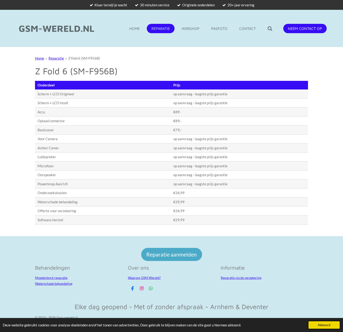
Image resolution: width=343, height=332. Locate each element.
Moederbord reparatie (51, 278)
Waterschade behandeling (53, 284)
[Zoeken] (270, 28)
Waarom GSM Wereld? (144, 278)
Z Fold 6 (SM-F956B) (84, 58)
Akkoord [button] (324, 325)
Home (39, 58)
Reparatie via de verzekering (241, 278)
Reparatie (56, 58)
